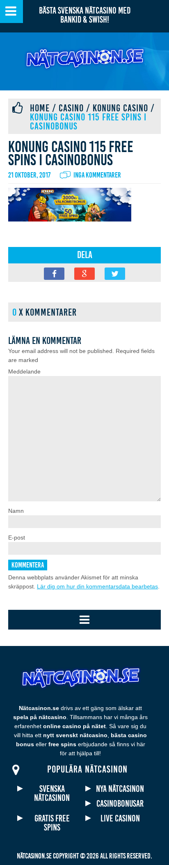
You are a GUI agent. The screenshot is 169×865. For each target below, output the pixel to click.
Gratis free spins (52, 823)
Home (40, 108)
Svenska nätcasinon (52, 793)
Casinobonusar (120, 803)
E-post (16, 537)
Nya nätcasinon (120, 788)
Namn (16, 510)
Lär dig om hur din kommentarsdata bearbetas (97, 586)
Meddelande (24, 371)
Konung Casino (120, 108)
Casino (71, 108)
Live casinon (120, 818)
